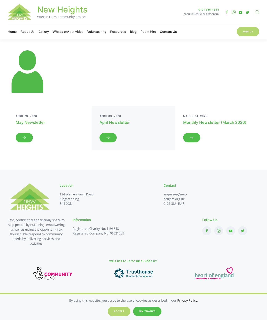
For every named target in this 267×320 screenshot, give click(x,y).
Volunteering (96, 32)
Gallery (44, 32)
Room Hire (148, 32)
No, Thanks (147, 311)
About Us (28, 32)
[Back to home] (19, 12)
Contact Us (168, 32)
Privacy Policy (187, 300)
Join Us (248, 31)
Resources (118, 32)
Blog (133, 32)
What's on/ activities (68, 32)
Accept (119, 311)
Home (12, 32)
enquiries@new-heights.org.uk (201, 14)
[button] (257, 12)
